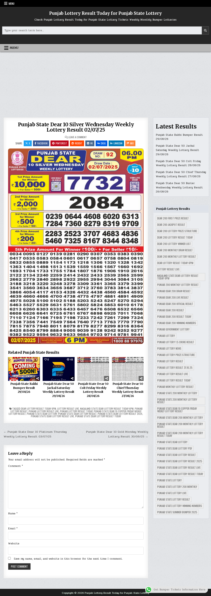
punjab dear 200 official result (175, 304)
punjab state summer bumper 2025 (177, 512)
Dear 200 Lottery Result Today (175, 237)
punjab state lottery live (171, 493)
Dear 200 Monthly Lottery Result (176, 256)
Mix (132, 143)
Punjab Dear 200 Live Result (173, 297)
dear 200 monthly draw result (175, 250)
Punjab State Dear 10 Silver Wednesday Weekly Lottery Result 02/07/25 (76, 127)
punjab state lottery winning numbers (179, 506)
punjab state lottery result (173, 499)
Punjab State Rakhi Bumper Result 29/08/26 (24, 388)
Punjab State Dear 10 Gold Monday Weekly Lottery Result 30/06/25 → (117, 434)
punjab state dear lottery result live (52, 416)
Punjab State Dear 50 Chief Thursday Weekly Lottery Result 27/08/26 (128, 390)
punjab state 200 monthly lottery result (177, 400)
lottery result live (68, 408)
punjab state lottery (169, 480)
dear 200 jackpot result (171, 225)
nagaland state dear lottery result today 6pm (107, 408)
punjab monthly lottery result (175, 387)
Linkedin (118, 143)
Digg (103, 143)
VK (91, 143)
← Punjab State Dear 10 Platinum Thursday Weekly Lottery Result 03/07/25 (35, 434)
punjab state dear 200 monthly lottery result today (180, 434)
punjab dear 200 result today (174, 316)
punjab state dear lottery (42, 413)
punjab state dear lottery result (77, 413)
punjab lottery (166, 336)
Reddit (78, 143)
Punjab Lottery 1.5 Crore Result (175, 342)
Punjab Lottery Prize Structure (176, 355)
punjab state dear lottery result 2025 (120, 413)
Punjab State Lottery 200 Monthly (177, 487)
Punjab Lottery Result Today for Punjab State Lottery (105, 13)
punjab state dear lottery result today (98, 416)
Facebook (42, 143)
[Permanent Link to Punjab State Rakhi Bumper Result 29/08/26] (24, 369)
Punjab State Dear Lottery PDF (174, 448)
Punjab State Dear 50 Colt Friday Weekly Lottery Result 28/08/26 (93, 390)
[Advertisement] (105, 82)
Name (13, 513)
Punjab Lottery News (169, 348)
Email (13, 528)
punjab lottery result (170, 361)
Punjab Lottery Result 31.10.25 (174, 367)
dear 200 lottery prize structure (177, 231)
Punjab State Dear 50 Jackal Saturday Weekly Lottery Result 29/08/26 (58, 390)
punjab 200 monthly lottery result (178, 285)
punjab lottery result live (44, 411)
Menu (11, 3)
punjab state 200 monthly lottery (177, 393)
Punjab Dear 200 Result (170, 310)
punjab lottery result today (76, 411)
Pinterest (61, 143)
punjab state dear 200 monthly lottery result (180, 425)
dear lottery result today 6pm (38, 408)
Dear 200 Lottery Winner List (174, 244)
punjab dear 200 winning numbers (176, 323)
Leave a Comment (78, 137)
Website (13, 544)
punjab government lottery (173, 329)
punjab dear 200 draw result (174, 291)
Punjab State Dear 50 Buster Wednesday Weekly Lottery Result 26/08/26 (179, 187)
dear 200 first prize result (173, 218)
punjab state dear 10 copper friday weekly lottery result (177, 409)
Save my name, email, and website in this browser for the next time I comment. (68, 559)
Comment (15, 466)
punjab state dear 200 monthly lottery (180, 417)
